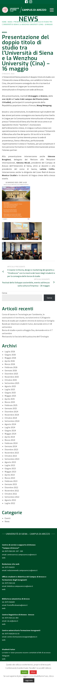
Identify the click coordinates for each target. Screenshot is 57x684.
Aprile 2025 (10, 399)
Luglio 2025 (10, 389)
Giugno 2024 (10, 430)
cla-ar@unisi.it (12, 621)
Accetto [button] (24, 672)
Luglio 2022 (10, 503)
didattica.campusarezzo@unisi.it (20, 586)
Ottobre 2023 (11, 455)
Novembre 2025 (12, 376)
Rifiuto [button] (33, 672)
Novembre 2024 (12, 414)
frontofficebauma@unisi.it (17, 605)
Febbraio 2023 (11, 481)
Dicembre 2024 (11, 411)
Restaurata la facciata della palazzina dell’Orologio (25, 336)
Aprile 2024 (10, 437)
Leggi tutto (29, 680)
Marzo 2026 (10, 364)
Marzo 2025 (10, 402)
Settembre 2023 (12, 459)
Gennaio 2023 (11, 484)
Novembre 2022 (12, 490)
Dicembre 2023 (11, 449)
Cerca (4, 293)
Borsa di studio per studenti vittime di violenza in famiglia (28, 320)
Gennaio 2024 (11, 446)
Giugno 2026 (10, 354)
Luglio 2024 (10, 427)
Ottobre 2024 (11, 418)
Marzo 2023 (10, 478)
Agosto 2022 (10, 500)
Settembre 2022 (12, 497)
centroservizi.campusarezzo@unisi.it (21, 554)
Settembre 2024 (12, 421)
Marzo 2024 (10, 440)
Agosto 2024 (10, 424)
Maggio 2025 (10, 395)
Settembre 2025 (12, 383)
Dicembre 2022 (11, 487)
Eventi (7, 518)
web (3, 558)
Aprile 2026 (10, 361)
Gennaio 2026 (11, 370)
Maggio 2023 (10, 471)
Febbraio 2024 (11, 443)
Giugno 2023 (10, 468)
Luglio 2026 (10, 351)
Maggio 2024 (10, 433)
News (4, 32)
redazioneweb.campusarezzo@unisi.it (22, 570)
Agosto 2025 (10, 386)
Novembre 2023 (12, 452)
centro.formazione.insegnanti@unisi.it (22, 637)
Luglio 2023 (10, 465)
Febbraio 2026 (11, 367)
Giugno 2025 (10, 392)
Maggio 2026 (10, 357)
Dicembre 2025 (11, 373)
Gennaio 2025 (11, 408)
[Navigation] (51, 10)
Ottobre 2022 (11, 493)
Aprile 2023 (10, 474)
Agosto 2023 (10, 462)
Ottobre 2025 (11, 380)
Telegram (5, 656)
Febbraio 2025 (11, 405)
